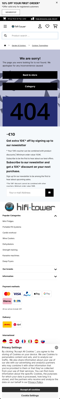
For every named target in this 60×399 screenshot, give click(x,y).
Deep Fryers (8, 261)
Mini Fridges (8, 221)
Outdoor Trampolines (40, 45)
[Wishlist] (47, 26)
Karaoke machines (11, 255)
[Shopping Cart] (55, 26)
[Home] (8, 45)
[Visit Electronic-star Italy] (30, 341)
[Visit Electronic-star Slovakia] (43, 341)
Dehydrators (8, 244)
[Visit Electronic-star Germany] (4, 341)
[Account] (40, 26)
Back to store (30, 75)
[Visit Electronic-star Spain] (36, 341)
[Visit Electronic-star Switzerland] (17, 341)
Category (30, 86)
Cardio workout (9, 232)
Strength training (10, 250)
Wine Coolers (8, 238)
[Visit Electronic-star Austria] (11, 341)
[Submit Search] (5, 35)
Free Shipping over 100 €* (46, 19)
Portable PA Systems (12, 227)
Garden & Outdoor (19, 45)
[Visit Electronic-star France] (24, 341)
